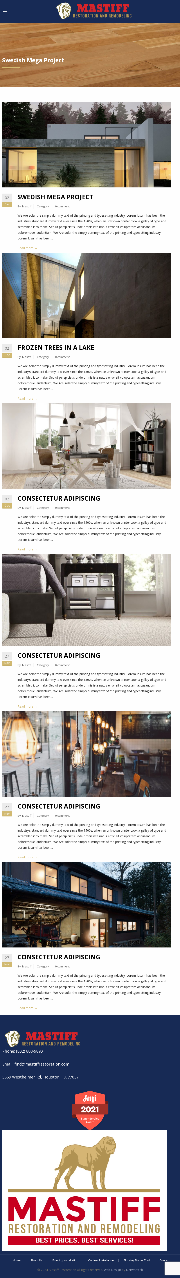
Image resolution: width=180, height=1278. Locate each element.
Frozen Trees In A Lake (56, 347)
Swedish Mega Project (55, 197)
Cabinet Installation (101, 1260)
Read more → (27, 248)
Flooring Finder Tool (137, 1260)
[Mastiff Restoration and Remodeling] (93, 10)
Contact (165, 1260)
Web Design (112, 1270)
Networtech (134, 1270)
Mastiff (26, 206)
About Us (37, 1260)
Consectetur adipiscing (59, 498)
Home (17, 1260)
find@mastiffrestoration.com (41, 1064)
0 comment (62, 206)
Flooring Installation (65, 1260)
